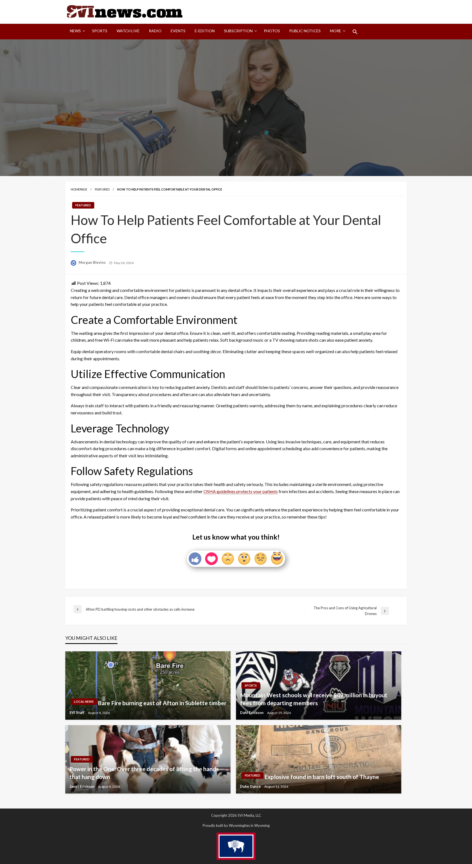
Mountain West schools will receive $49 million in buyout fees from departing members (313, 699)
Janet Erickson (82, 786)
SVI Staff (77, 712)
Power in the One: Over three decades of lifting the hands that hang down (144, 772)
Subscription (238, 30)
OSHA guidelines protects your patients (240, 491)
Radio (155, 30)
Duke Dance (251, 786)
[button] (355, 31)
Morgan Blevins (93, 262)
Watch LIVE (128, 30)
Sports (99, 30)
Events (178, 30)
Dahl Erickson (252, 712)
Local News (84, 701)
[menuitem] (76, 31)
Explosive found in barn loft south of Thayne (321, 776)
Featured (102, 189)
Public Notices (305, 30)
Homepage (79, 189)
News (75, 30)
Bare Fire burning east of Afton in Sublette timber (162, 702)
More (335, 30)
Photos (272, 30)
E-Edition (205, 30)
